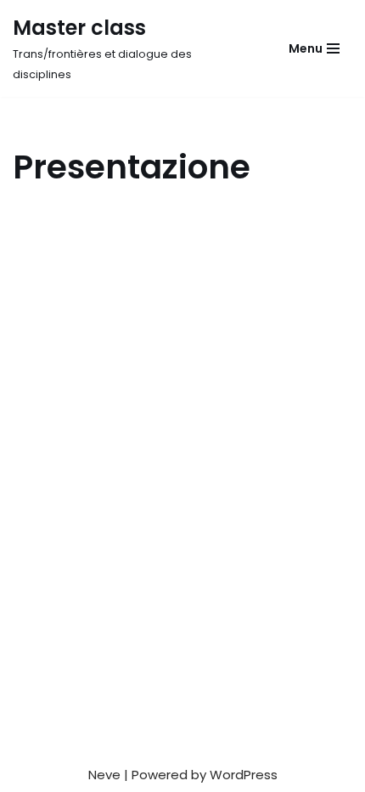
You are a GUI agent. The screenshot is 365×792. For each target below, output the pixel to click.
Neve (104, 775)
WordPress (244, 775)
